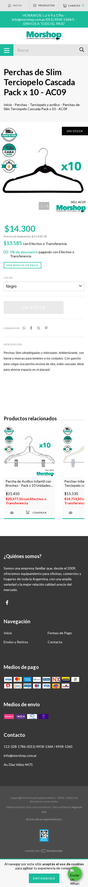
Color (8, 277)
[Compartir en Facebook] (31, 328)
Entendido (44, 878)
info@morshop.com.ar (20, 755)
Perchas (21, 105)
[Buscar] (81, 49)
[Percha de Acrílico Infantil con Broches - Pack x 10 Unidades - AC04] (12, 512)
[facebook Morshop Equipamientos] (7, 602)
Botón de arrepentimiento (44, 819)
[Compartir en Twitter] (38, 328)
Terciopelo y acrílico (45, 105)
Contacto (55, 642)
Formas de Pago (60, 633)
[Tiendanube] (44, 852)
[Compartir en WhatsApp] (24, 328)
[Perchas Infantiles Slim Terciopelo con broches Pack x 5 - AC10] (70, 512)
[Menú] (6, 50)
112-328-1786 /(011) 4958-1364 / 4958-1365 (38, 746)
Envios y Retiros (16, 642)
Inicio (8, 105)
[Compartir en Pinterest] (46, 328)
